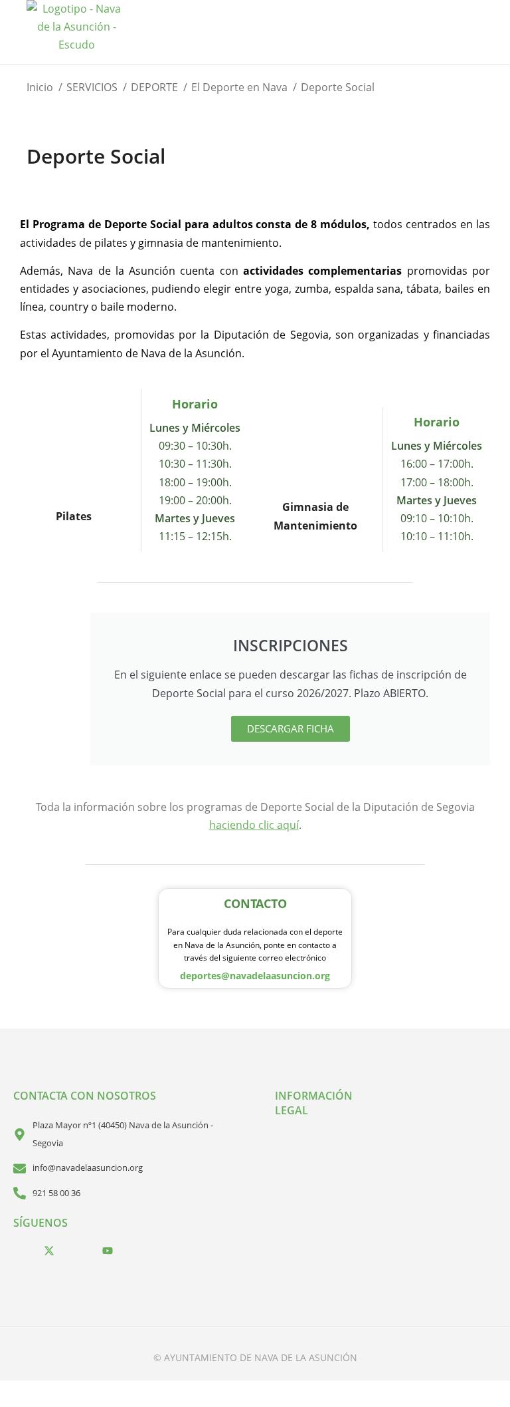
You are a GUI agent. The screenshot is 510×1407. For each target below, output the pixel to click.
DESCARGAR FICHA (290, 728)
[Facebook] (20, 1250)
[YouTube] (108, 1250)
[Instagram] (78, 1250)
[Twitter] (49, 1250)
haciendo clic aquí (254, 825)
